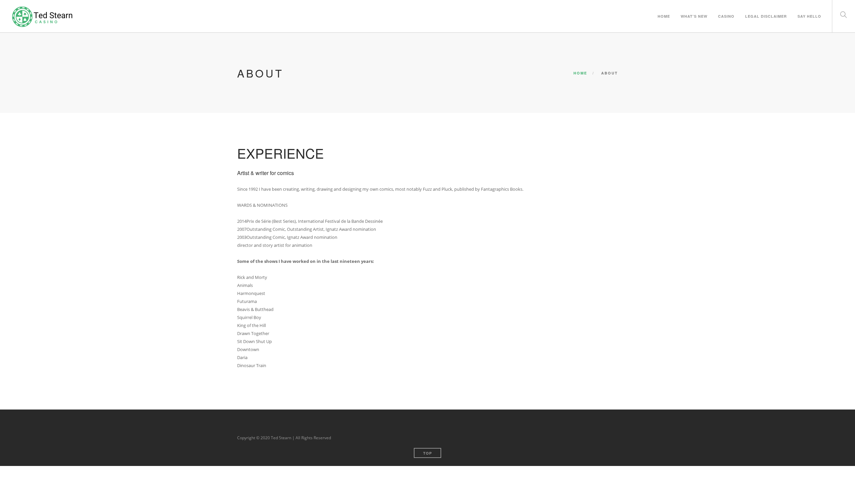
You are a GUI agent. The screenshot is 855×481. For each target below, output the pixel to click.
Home (580, 72)
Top (427, 453)
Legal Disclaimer (766, 16)
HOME (664, 16)
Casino (726, 16)
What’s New (694, 16)
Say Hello (809, 16)
